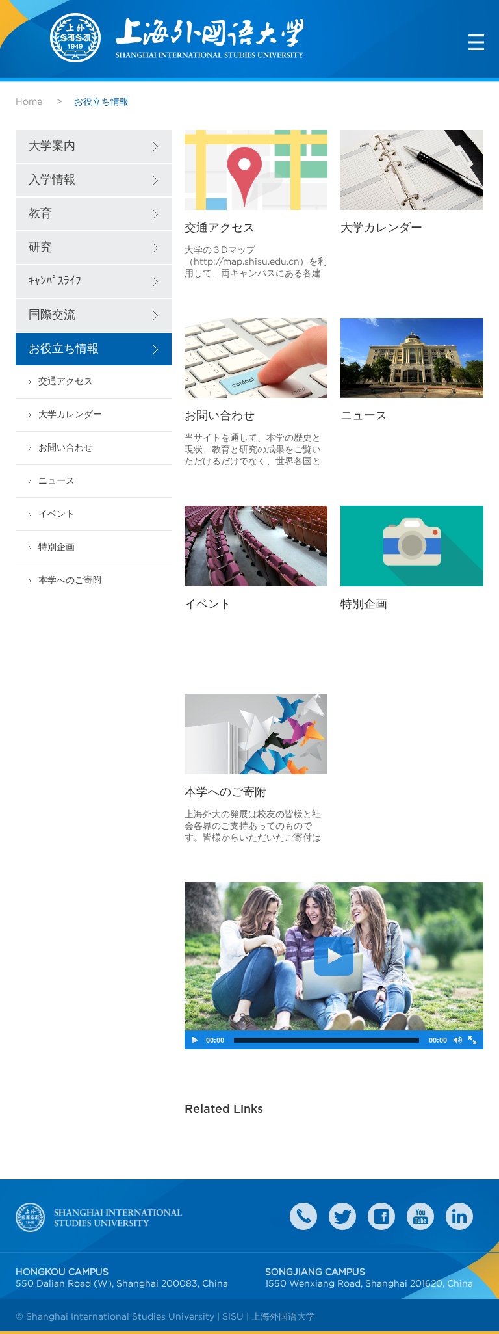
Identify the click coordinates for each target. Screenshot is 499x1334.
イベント (56, 514)
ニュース (56, 481)
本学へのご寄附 (70, 580)
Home (29, 101)
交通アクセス (65, 381)
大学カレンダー (70, 414)
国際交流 (52, 315)
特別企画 (56, 547)
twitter (342, 1216)
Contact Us (303, 1216)
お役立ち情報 (64, 349)
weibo (420, 1216)
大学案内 (52, 146)
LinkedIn (459, 1216)
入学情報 (52, 180)
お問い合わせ (65, 447)
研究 (40, 247)
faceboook (381, 1216)
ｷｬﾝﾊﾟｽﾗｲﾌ (55, 281)
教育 (40, 214)
